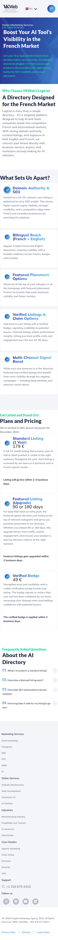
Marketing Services (22, 24)
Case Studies (9, 841)
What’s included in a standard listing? (24, 670)
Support (6, 880)
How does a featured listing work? (22, 680)
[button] (30, 670)
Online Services (10, 778)
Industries (7, 810)
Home (5, 24)
